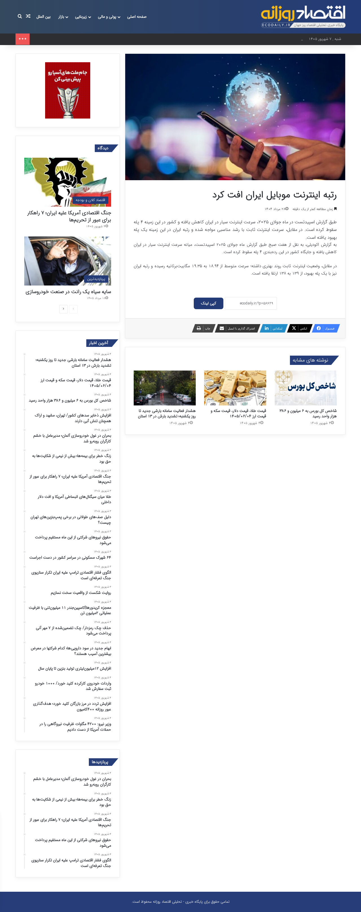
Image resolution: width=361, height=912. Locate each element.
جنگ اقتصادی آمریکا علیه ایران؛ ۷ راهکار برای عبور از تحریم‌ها (69, 216)
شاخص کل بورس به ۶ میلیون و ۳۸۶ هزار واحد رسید (71, 39)
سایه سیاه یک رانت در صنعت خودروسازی (68, 292)
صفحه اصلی (137, 17)
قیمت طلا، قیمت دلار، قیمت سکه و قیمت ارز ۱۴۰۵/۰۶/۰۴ (238, 413)
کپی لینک (208, 303)
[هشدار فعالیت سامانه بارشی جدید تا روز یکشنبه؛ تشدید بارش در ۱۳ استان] (165, 388)
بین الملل (43, 17)
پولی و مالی (107, 17)
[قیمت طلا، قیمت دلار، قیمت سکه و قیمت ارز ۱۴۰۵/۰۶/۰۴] (235, 388)
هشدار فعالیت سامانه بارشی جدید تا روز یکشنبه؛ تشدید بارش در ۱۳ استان (167, 413)
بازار (61, 17)
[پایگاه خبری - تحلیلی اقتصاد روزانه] (303, 17)
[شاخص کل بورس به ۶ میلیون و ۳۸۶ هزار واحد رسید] (306, 388)
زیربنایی (81, 17)
